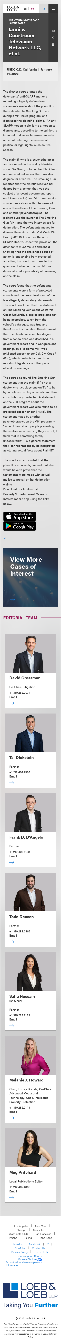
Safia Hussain (22, 996)
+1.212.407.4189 (19, 852)
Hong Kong (45, 1238)
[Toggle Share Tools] (53, 37)
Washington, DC (18, 1234)
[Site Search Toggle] (43, 8)
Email (13, 697)
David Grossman (24, 678)
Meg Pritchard (22, 1172)
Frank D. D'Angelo (26, 837)
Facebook (34, 1244)
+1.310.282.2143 (19, 1107)
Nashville (38, 1230)
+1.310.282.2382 (19, 931)
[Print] (53, 44)
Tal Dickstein (21, 757)
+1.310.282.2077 (19, 692)
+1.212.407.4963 (19, 772)
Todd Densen (21, 916)
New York (40, 1226)
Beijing (28, 1238)
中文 (32, 9)
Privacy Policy (19, 1252)
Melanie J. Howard (26, 1080)
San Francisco (43, 1234)
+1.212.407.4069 (19, 1187)
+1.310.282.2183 (19, 1015)
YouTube (20, 1248)
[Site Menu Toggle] (53, 8)
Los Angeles (21, 1226)
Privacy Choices (27, 1259)
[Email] (53, 30)
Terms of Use (41, 1252)
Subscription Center (30, 1256)
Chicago (21, 1230)
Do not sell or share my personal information (24, 1264)
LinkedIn (17, 1244)
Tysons (13, 1238)
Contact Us (38, 1248)
